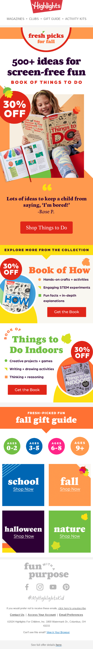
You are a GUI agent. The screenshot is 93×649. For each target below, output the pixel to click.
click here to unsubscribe (72, 608)
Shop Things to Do (46, 228)
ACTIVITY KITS (75, 19)
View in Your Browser (58, 632)
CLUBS (34, 19)
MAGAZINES (16, 19)
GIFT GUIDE (52, 19)
